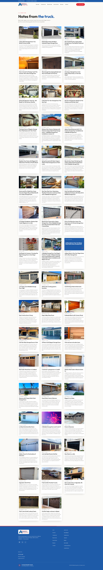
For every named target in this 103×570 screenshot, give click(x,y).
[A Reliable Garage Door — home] (23, 4)
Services (37, 4)
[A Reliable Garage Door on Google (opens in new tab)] (22, 542)
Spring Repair (66, 532)
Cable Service (66, 535)
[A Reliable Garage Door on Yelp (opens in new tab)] (25, 542)
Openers (65, 537)
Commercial (43, 4)
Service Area (56, 4)
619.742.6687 (20, 554)
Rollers (65, 540)
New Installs (66, 542)
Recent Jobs (49, 4)
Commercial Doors (67, 545)
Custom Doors (66, 548)
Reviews (61, 4)
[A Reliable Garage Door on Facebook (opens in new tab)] (19, 542)
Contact (66, 4)
